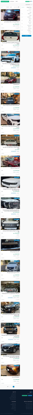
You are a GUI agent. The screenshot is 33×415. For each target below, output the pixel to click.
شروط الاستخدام (14, 407)
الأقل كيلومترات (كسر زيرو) (13, 397)
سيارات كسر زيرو (14, 393)
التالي (7, 386)
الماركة (30, 12)
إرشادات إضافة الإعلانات (13, 404)
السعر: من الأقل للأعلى (13, 396)
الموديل (30, 15)
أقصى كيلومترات (29, 25)
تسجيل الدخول (12, 1)
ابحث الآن (26, 35)
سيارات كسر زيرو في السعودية (28, 403)
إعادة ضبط (23, 7)
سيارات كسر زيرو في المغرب (29, 407)
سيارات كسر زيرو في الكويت (29, 408)
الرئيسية (31, 4)
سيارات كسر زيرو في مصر (29, 404)
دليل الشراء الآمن (14, 403)
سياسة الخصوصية (13, 408)
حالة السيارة (29, 28)
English (17, 1)
